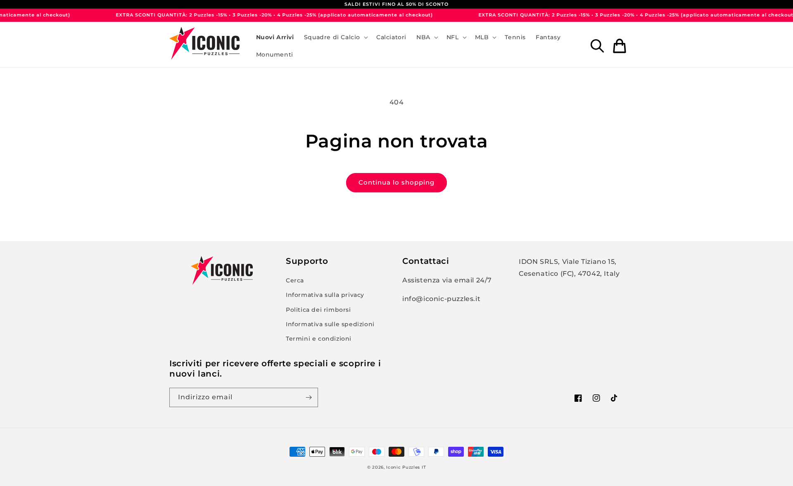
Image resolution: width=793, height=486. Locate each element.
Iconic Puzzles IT (406, 467)
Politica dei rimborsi (318, 309)
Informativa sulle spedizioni (330, 324)
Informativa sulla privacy (325, 295)
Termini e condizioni (318, 338)
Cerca (295, 280)
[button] (335, 37)
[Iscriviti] (308, 397)
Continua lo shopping (396, 182)
